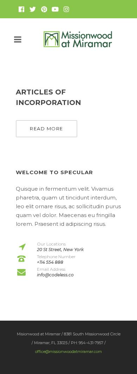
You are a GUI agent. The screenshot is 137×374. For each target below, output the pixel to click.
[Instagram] (66, 9)
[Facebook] (21, 9)
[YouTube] (55, 9)
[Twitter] (33, 9)
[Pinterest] (44, 9)
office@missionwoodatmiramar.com (68, 351)
